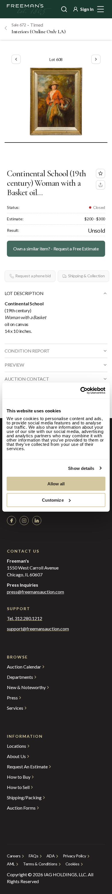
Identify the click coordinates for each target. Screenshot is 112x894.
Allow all (56, 483)
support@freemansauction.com (38, 628)
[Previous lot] (16, 59)
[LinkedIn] (36, 520)
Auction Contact (27, 378)
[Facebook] (11, 520)
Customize (53, 499)
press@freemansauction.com (35, 592)
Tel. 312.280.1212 (24, 618)
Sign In (87, 9)
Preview (14, 364)
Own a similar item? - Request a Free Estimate (56, 248)
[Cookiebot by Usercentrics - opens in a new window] (80, 390)
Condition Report (27, 350)
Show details (81, 468)
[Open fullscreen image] (56, 101)
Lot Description (24, 293)
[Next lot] (96, 59)
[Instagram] (24, 520)
